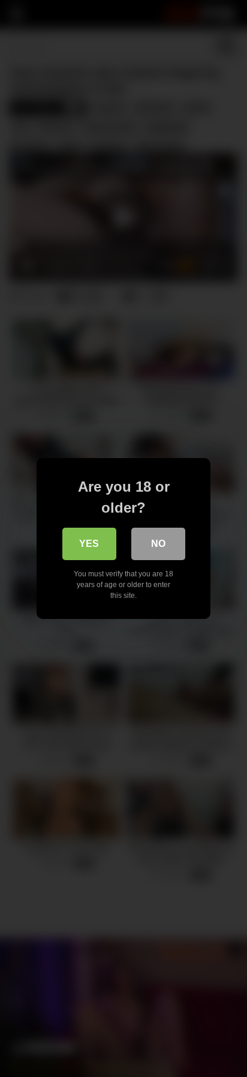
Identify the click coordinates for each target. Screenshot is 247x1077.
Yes (89, 543)
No (158, 543)
